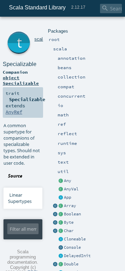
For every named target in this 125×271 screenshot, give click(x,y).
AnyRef (14, 112)
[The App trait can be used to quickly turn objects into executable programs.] (61, 197)
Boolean (72, 214)
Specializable (19, 64)
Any (67, 180)
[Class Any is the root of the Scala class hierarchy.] (61, 181)
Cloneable (75, 239)
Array (70, 205)
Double (71, 264)
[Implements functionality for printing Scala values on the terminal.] (61, 248)
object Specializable (21, 80)
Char (69, 230)
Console (72, 247)
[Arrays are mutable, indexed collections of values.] (61, 206)
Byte (69, 222)
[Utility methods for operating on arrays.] (55, 206)
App (67, 197)
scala (39, 39)
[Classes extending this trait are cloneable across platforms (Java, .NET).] (61, 239)
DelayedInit (77, 255)
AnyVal (71, 189)
